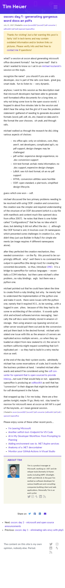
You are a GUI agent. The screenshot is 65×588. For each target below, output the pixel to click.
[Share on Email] (45, 516)
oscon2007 (33, 25)
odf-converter (50, 25)
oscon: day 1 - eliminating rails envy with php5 (39, 530)
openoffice (31, 29)
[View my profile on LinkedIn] (51, 548)
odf (13, 29)
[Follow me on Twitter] (51, 544)
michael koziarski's (51, 66)
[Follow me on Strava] (57, 548)
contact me (12, 50)
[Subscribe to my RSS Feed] (48, 497)
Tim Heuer (15, 6)
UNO (49, 267)
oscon (25, 25)
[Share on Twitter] (29, 516)
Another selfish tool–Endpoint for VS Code (30, 432)
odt (17, 29)
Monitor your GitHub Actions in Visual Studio (31, 451)
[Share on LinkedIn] (40, 516)
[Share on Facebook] (34, 516)
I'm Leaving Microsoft (19, 428)
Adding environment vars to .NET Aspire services (33, 444)
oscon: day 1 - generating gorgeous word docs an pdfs (30, 18)
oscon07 (41, 25)
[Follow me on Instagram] (57, 544)
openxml (22, 29)
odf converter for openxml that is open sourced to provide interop (30, 375)
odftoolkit (7, 29)
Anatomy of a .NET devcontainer (25, 447)
